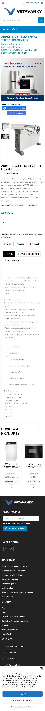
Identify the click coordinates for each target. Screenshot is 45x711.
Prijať (22, 694)
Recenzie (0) (12, 260)
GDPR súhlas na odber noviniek (18, 523)
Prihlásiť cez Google (17, 113)
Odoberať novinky (16, 528)
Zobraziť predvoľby (22, 701)
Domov (4, 44)
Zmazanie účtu (8, 597)
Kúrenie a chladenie (10, 47)
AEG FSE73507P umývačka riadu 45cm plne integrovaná (11, 466)
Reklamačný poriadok (10, 579)
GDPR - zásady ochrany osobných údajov (17, 592)
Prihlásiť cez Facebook (17, 108)
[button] (41, 669)
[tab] (9, 254)
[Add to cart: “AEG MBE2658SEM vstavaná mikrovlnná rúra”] (33, 486)
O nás (4, 612)
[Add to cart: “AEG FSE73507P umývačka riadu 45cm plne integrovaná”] (11, 486)
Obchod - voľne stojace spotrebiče (15, 621)
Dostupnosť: (5, 205)
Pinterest (35, 244)
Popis (10, 254)
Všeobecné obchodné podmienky (15, 566)
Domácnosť (16, 44)
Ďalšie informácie (29, 254)
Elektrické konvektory (11, 50)
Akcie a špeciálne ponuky (11, 630)
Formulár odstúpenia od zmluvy (14, 571)
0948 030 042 (10, 659)
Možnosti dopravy (9, 584)
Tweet (8, 244)
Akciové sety (7, 634)
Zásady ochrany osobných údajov (22, 707)
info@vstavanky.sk (12, 665)
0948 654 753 (10, 653)
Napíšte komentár (11, 174)
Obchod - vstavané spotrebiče (13, 617)
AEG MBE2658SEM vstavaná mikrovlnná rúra (34, 466)
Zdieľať (21, 244)
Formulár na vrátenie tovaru (13, 575)
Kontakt (5, 625)
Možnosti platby (8, 588)
